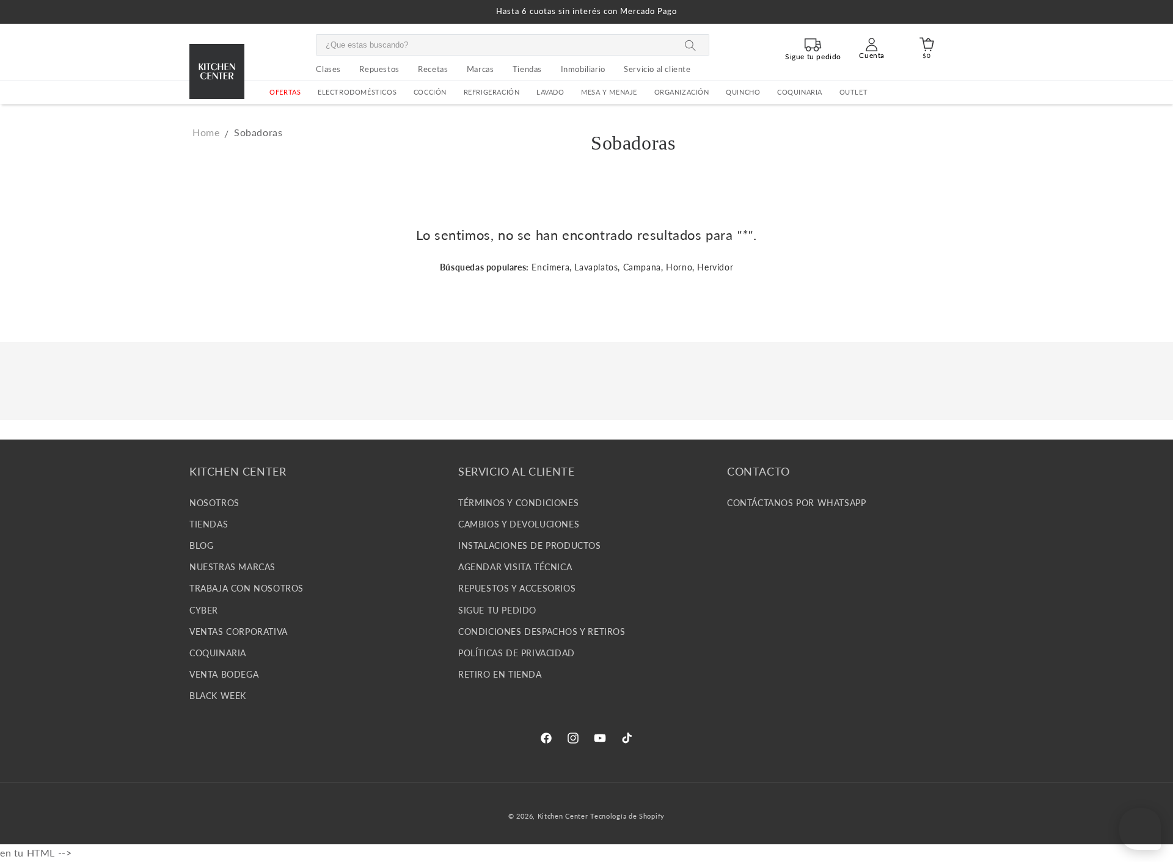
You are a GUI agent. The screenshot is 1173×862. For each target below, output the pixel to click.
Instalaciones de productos (529, 545)
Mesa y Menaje (609, 92)
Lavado (550, 92)
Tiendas (208, 523)
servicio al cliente (657, 69)
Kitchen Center (563, 816)
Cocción (430, 92)
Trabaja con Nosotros (246, 588)
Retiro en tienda (500, 673)
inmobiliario (583, 69)
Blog (201, 545)
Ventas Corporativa (238, 631)
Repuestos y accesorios (517, 588)
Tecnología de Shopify (627, 816)
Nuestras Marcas (232, 567)
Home (205, 132)
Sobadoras (258, 132)
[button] (357, 92)
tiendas (527, 69)
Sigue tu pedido (497, 609)
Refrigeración (492, 92)
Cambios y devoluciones (518, 523)
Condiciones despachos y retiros (542, 631)
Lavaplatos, (597, 267)
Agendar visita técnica (515, 567)
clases (328, 69)
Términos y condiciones (518, 502)
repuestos (379, 69)
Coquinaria (799, 92)
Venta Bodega (223, 673)
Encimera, (551, 267)
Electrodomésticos (357, 92)
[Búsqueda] (690, 45)
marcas (480, 69)
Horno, (680, 267)
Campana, (643, 267)
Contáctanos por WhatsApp (796, 502)
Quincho (743, 92)
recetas (433, 69)
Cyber (203, 609)
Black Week (217, 695)
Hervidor (715, 267)
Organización (681, 92)
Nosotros (214, 502)
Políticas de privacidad (516, 652)
